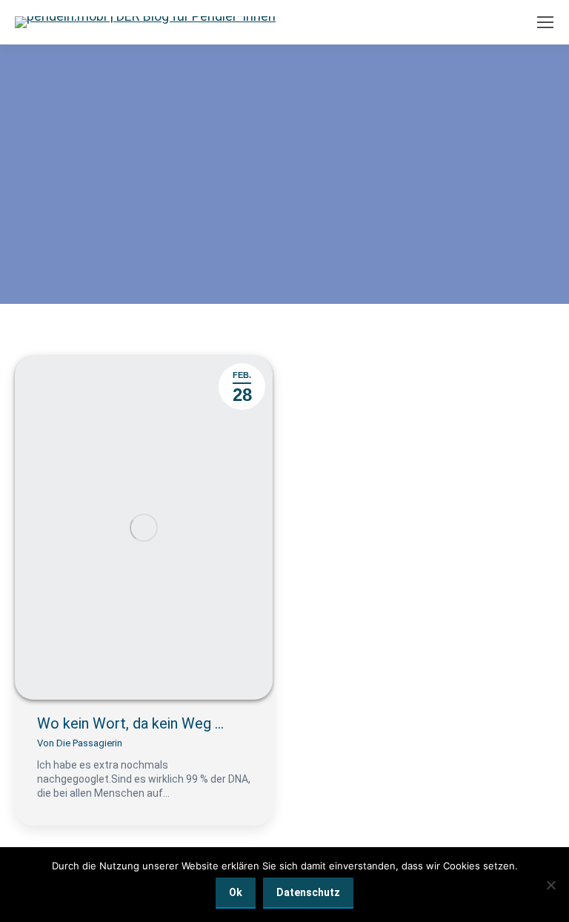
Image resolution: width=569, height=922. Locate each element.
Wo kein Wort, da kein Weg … (130, 723)
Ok (235, 892)
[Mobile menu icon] (545, 22)
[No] (550, 885)
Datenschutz (308, 892)
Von (79, 743)
